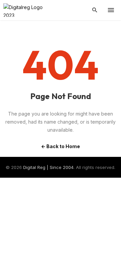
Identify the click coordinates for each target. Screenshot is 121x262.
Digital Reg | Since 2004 (48, 167)
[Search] (95, 10)
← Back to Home (60, 146)
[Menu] (111, 10)
